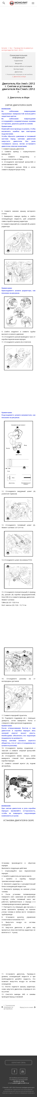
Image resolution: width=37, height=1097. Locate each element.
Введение (18, 63)
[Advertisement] (18, 27)
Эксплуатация (18, 69)
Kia (11, 48)
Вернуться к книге (26, 1007)
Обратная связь (19, 1062)
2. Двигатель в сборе (19, 76)
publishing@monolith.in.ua (20, 1083)
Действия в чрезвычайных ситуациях (18, 66)
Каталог (4, 48)
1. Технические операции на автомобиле (19, 74)
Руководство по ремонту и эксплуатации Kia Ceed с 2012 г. (17, 49)
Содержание (18, 61)
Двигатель (18, 72)
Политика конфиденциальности (25, 1087)
